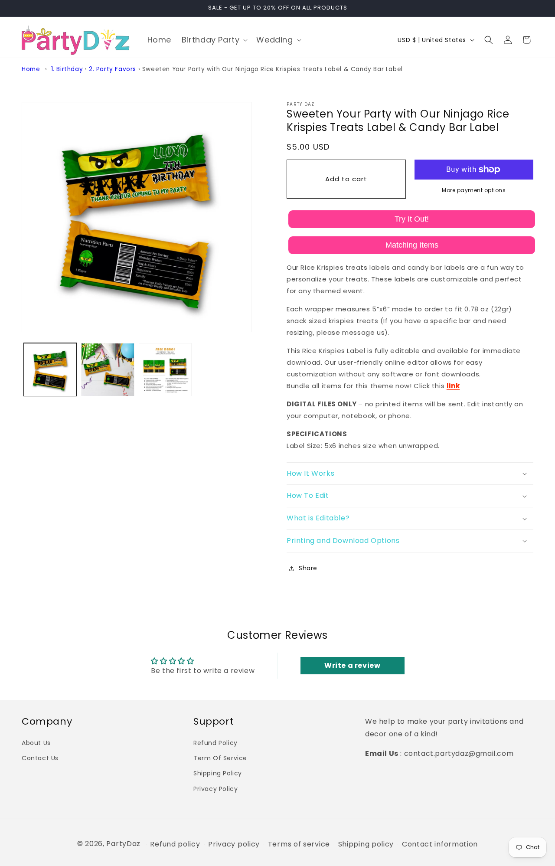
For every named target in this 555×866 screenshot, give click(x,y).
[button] (213, 39)
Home (31, 69)
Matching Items (411, 245)
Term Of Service (220, 758)
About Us (36, 742)
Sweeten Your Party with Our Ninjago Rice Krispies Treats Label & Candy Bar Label (272, 69)
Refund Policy (215, 742)
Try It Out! (412, 219)
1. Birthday (67, 69)
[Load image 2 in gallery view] (107, 369)
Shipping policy (366, 845)
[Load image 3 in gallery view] (165, 369)
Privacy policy (234, 845)
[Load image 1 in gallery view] (50, 369)
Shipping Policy (217, 773)
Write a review (352, 665)
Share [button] (308, 568)
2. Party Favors (112, 69)
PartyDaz (123, 844)
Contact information (440, 845)
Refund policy (175, 845)
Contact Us (40, 758)
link (453, 385)
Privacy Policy (215, 788)
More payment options (474, 190)
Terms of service (299, 845)
